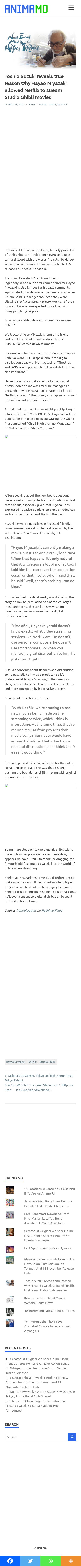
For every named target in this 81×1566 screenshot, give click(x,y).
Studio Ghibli (48, 1061)
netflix (32, 1061)
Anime (43, 104)
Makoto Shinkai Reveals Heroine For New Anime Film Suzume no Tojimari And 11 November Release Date (37, 1382)
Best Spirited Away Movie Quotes (47, 1248)
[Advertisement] (40, 146)
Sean (32, 104)
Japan (52, 104)
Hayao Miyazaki (15, 1061)
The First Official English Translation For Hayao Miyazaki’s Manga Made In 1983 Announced (36, 1405)
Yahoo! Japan (26, 910)
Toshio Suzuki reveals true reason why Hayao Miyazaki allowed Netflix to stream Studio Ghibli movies (49, 1285)
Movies (62, 104)
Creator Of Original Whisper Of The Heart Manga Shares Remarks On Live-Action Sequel (49, 1235)
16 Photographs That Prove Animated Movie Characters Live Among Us (47, 1326)
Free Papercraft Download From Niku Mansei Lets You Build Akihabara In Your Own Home (46, 1218)
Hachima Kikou (51, 910)
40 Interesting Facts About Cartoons (49, 1310)
